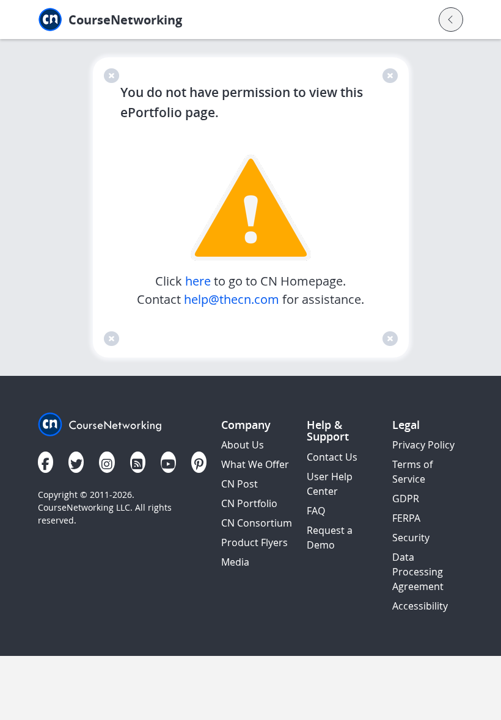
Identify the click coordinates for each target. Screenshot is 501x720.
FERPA (406, 518)
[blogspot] (137, 462)
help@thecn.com (231, 299)
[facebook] (45, 462)
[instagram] (106, 462)
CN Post (239, 484)
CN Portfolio (249, 503)
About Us (242, 445)
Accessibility (420, 606)
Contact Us (332, 457)
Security (411, 537)
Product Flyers (254, 542)
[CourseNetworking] (100, 423)
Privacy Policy (423, 445)
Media (235, 562)
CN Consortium (256, 523)
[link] (149, 19)
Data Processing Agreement (418, 571)
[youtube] (168, 462)
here (199, 281)
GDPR (405, 498)
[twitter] (76, 462)
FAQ (316, 510)
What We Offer (255, 464)
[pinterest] (199, 462)
